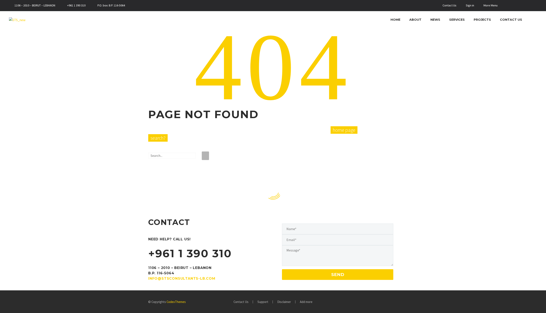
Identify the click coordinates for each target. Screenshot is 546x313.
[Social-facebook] (506, 5)
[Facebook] (368, 302)
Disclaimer (284, 302)
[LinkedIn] (374, 302)
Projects (482, 20)
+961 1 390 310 (190, 253)
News (435, 20)
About (415, 20)
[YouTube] (396, 302)
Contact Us (449, 5)
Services (457, 20)
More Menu (491, 5)
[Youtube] (533, 5)
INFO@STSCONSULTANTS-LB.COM (181, 278)
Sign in (470, 5)
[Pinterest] (391, 302)
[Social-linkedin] (513, 5)
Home (395, 20)
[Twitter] (520, 5)
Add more (306, 302)
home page (344, 130)
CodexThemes (176, 302)
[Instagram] (526, 5)
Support (262, 302)
